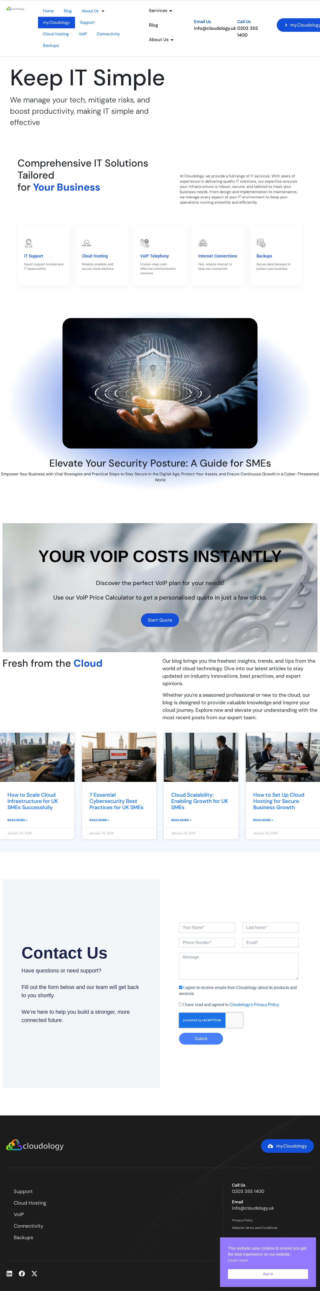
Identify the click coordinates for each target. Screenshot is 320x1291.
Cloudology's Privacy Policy (254, 1004)
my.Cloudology (56, 22)
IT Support (33, 256)
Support (87, 22)
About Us (90, 11)
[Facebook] (22, 1273)
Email (237, 1202)
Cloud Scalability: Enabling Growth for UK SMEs (199, 801)
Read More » (17, 820)
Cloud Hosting (56, 34)
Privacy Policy (242, 1220)
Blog (68, 11)
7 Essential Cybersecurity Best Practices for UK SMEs (117, 801)
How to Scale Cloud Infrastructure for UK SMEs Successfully (33, 801)
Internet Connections (217, 256)
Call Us (244, 21)
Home (48, 11)
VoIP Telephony (154, 256)
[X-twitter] (34, 1273)
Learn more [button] (238, 1260)
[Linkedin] (9, 1273)
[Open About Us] (172, 39)
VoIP (83, 34)
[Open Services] (170, 10)
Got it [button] (268, 1274)
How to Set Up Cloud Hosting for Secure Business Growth (278, 801)
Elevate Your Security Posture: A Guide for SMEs (160, 463)
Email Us (202, 21)
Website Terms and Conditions (255, 1228)
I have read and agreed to (231, 1004)
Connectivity (108, 34)
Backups (51, 45)
